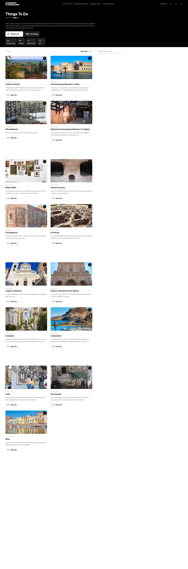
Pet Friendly (34, 34)
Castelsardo (56, 336)
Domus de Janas (58, 187)
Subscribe (163, 4)
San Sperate (56, 394)
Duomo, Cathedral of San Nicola (65, 291)
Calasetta (9, 336)
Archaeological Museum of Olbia (65, 84)
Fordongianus (11, 232)
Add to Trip (13, 95)
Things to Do (14, 34)
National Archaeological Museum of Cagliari (70, 129)
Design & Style (95, 4)
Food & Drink (66, 4)
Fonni (7, 394)
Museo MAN (10, 187)
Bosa (7, 439)
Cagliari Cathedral (13, 291)
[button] (85, 51)
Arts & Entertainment (81, 4)
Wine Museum (11, 129)
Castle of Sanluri (12, 84)
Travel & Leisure (108, 4)
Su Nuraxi (55, 232)
